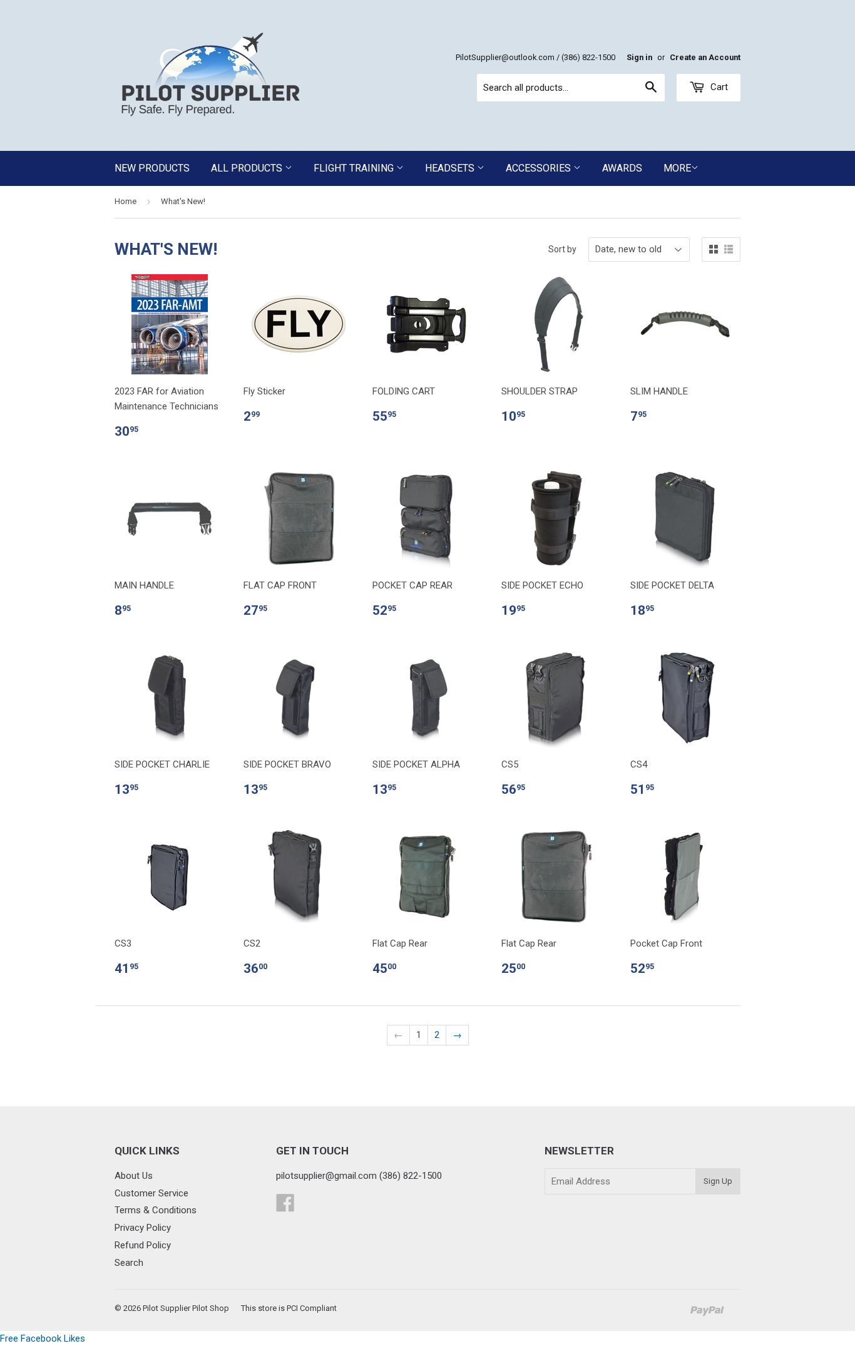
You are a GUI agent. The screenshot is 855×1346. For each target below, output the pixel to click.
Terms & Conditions (156, 1210)
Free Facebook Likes (42, 1338)
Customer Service (151, 1193)
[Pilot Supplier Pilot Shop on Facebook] (285, 1207)
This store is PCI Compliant (289, 1308)
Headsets (451, 168)
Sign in (639, 57)
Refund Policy (143, 1245)
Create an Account (705, 57)
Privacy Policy (143, 1227)
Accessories (539, 168)
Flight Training (355, 168)
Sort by (562, 249)
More (677, 168)
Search (129, 1262)
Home (125, 201)
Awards (622, 168)
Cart (718, 87)
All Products (248, 168)
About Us (134, 1175)
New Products (152, 168)
